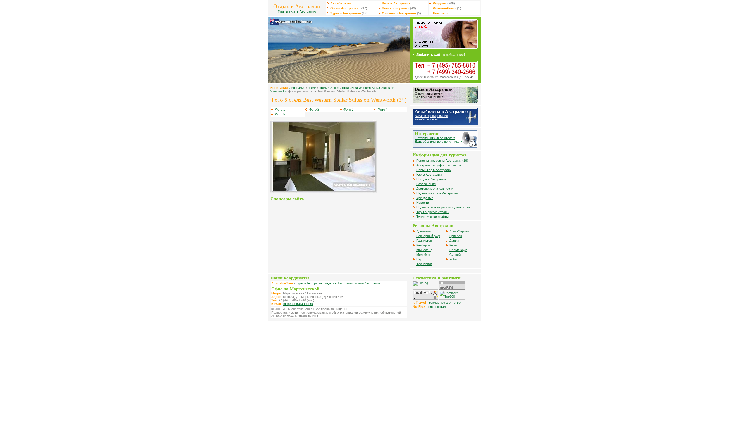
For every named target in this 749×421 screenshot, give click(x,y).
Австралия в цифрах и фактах (438, 165)
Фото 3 (348, 109)
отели (312, 87)
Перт (420, 259)
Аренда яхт (424, 198)
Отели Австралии (344, 8)
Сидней (455, 254)
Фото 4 (383, 109)
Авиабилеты (340, 3)
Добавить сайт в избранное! (440, 55)
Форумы (439, 3)
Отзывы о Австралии (399, 13)
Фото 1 (280, 109)
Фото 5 (280, 114)
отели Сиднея (329, 87)
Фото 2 (314, 109)
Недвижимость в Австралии (437, 193)
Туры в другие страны (432, 212)
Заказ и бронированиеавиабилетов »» (431, 117)
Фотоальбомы (444, 8)
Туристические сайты (432, 216)
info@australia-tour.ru (298, 304)
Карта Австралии (429, 174)
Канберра (423, 245)
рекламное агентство (445, 302)
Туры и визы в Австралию (297, 11)
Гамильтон (424, 240)
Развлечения (426, 184)
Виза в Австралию (396, 3)
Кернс (453, 245)
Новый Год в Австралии (433, 170)
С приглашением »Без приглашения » (429, 95)
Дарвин (454, 240)
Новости (422, 202)
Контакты (440, 13)
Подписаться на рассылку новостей (443, 207)
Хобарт (454, 259)
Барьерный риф (428, 236)
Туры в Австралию (345, 13)
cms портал (437, 306)
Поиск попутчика (395, 8)
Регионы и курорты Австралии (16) (442, 160)
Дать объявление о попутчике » (438, 141)
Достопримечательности (434, 188)
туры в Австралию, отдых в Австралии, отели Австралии (338, 283)
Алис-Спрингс (459, 231)
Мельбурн (423, 254)
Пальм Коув (458, 250)
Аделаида (423, 231)
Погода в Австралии (431, 179)
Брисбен (455, 236)
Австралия (297, 87)
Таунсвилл (424, 264)
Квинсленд (424, 250)
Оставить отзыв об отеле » (435, 138)
